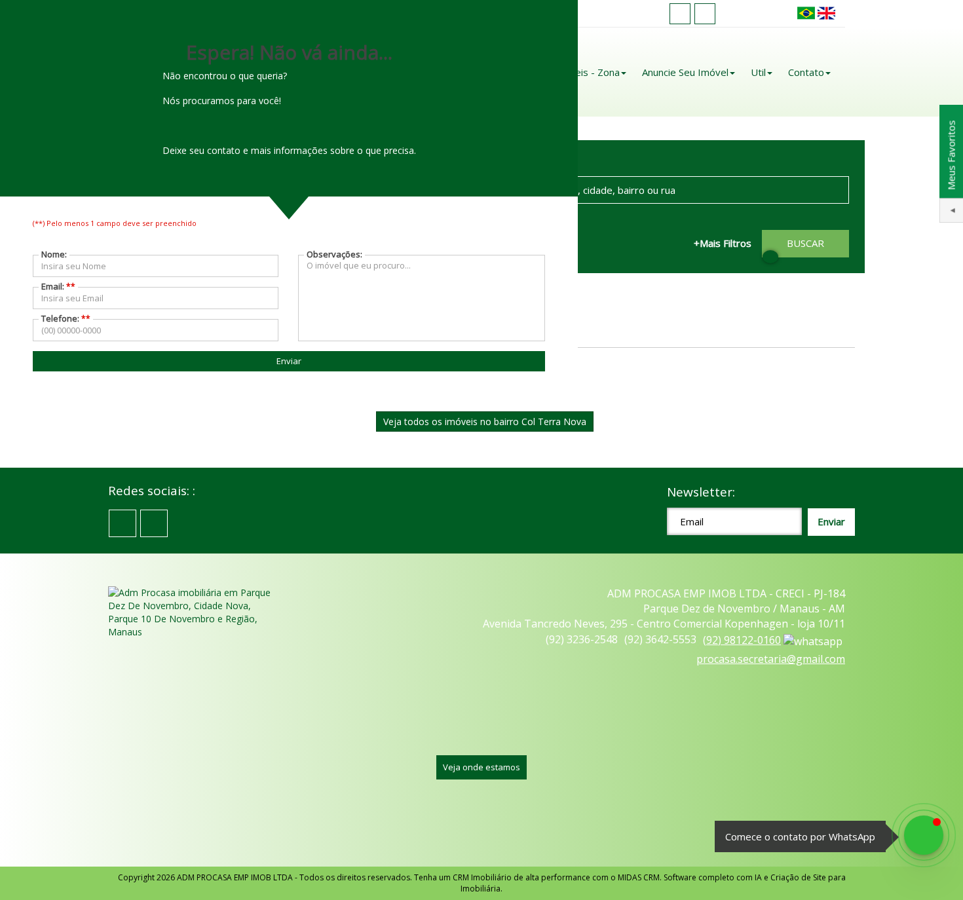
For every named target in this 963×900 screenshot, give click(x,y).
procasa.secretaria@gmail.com (770, 659)
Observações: (334, 254)
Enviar (288, 361)
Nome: (54, 254)
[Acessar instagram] (704, 13)
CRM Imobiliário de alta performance (521, 877)
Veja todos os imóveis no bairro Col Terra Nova (484, 421)
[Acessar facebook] (680, 13)
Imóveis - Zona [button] (586, 72)
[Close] (770, 256)
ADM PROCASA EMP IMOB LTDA (235, 877)
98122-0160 (742, 640)
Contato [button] (806, 72)
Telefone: (65, 318)
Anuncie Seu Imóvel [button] (685, 72)
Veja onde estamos (481, 767)
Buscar (805, 243)
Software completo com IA (713, 877)
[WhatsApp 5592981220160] (923, 835)
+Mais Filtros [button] (722, 243)
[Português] (806, 14)
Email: (58, 286)
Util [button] (758, 72)
